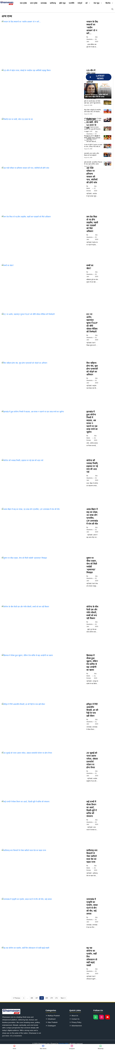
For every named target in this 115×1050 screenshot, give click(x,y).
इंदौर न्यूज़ (62, 3)
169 (46, 998)
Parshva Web (63, 1043)
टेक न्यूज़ (96, 3)
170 (51, 998)
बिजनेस (108, 3)
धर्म (86, 3)
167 (36, 998)
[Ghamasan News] (7, 3)
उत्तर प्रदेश (33, 3)
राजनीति (71, 3)
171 (56, 998)
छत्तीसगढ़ (53, 3)
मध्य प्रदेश (23, 3)
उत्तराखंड (44, 3)
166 (32, 998)
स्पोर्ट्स (80, 3)
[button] (112, 9)
